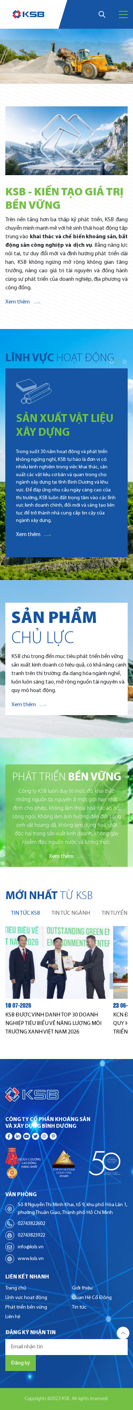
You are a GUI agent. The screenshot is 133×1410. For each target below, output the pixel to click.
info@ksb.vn (31, 1247)
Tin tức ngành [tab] (70, 913)
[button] (105, 77)
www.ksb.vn (31, 1258)
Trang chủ (15, 1288)
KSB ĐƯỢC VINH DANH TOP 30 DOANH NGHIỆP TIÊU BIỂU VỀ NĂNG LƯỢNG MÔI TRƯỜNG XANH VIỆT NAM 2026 (53, 1023)
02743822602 (31, 1223)
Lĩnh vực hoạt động (26, 1297)
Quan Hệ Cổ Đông (92, 1297)
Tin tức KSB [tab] (25, 913)
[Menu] (123, 14)
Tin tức (79, 1307)
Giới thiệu (82, 1288)
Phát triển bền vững (26, 1307)
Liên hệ (12, 1317)
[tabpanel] (66, 981)
